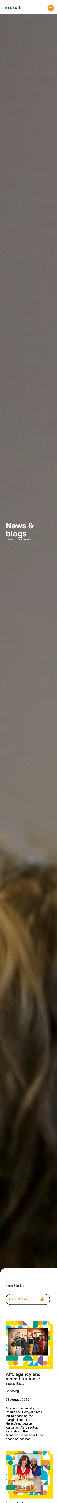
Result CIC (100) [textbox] (18, 1299)
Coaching (12, 1391)
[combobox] (28, 1299)
